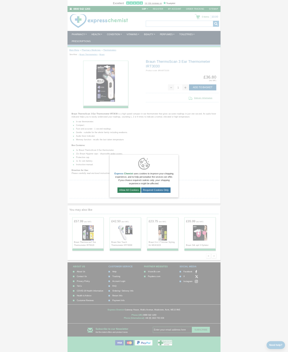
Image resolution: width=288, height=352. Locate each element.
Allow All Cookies (129, 190)
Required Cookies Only (156, 190)
